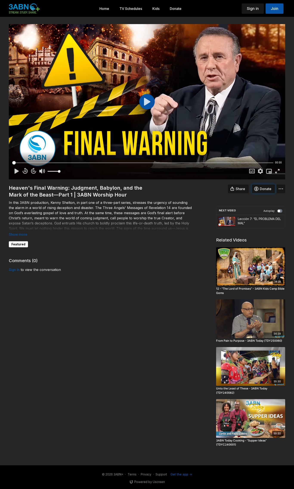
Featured (18, 244)
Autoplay (269, 210)
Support (161, 474)
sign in (14, 270)
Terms (132, 474)
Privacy (146, 474)
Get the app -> (181, 474)
